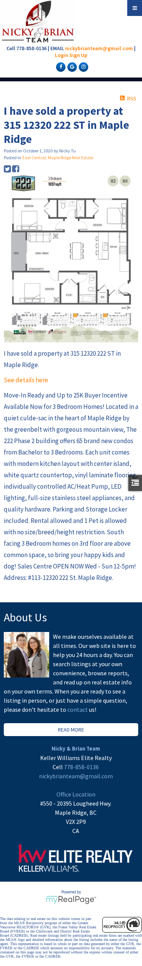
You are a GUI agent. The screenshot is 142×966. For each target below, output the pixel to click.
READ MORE (71, 729)
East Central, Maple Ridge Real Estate (57, 157)
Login (61, 55)
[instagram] (82, 66)
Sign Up (78, 55)
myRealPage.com (71, 900)
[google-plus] (71, 66)
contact (78, 709)
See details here (26, 380)
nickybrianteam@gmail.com (99, 48)
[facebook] (60, 66)
